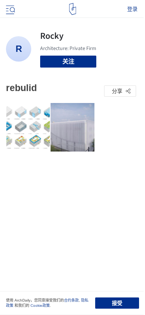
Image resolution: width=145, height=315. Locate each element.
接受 (117, 303)
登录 (132, 9)
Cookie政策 (40, 305)
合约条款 (71, 300)
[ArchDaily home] (72, 9)
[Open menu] (9, 9)
